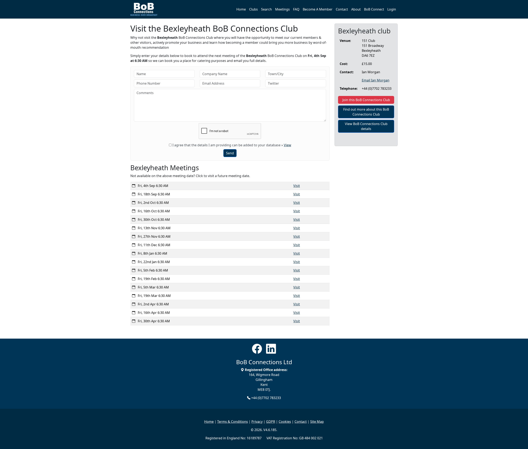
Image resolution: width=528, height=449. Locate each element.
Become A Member (317, 9)
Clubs (253, 9)
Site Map (317, 421)
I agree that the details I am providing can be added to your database (226, 145)
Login (391, 9)
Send (230, 153)
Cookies (285, 421)
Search (266, 9)
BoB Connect (374, 9)
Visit (296, 185)
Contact (342, 9)
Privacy (257, 421)
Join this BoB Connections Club (366, 100)
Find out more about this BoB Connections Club (366, 112)
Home (241, 9)
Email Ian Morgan (375, 80)
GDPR (270, 421)
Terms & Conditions (232, 421)
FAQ (296, 9)
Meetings (282, 9)
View (287, 145)
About (356, 9)
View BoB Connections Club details (366, 126)
